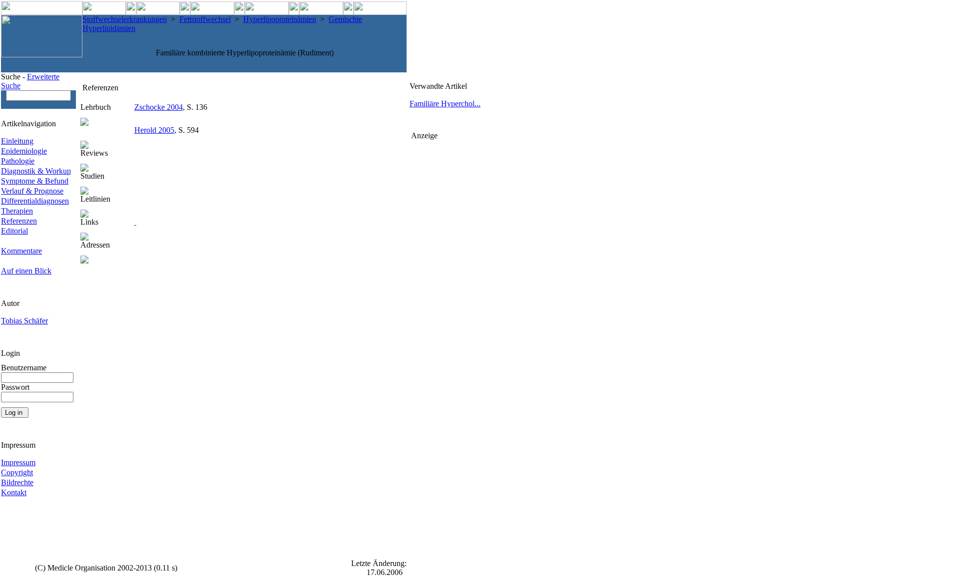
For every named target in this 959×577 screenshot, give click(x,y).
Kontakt (13, 492)
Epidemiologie (24, 151)
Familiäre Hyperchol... (445, 103)
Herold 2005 (154, 130)
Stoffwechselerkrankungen (124, 19)
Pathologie (17, 161)
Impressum (18, 462)
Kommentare (21, 251)
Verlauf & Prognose (32, 191)
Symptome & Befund (34, 181)
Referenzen (19, 221)
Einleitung (17, 141)
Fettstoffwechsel (205, 19)
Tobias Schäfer (24, 320)
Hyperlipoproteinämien (279, 19)
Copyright (17, 472)
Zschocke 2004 (158, 107)
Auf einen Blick (26, 271)
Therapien (17, 211)
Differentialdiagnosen (35, 201)
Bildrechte (17, 482)
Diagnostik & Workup (36, 171)
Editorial (14, 231)
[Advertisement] (451, 290)
